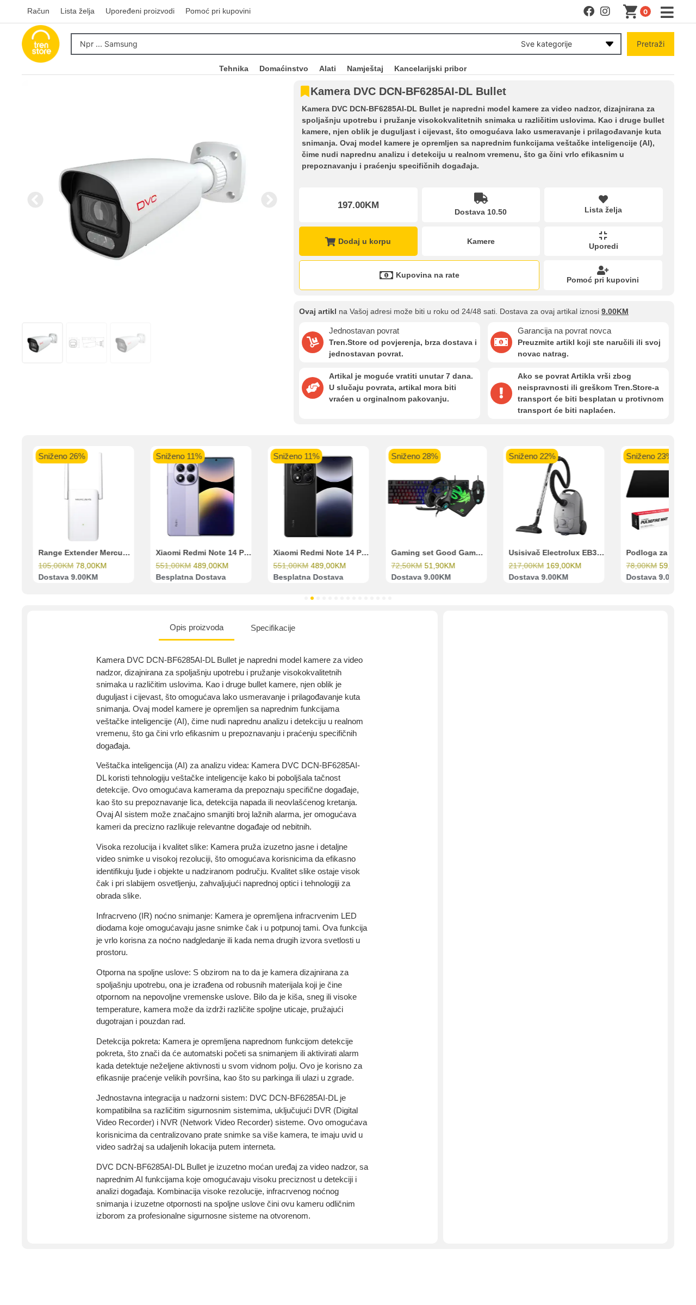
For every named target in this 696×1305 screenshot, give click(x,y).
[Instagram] (605, 11)
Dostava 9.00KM (68, 577)
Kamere (481, 241)
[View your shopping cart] (632, 11)
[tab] (196, 628)
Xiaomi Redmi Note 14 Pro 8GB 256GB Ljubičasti (245, 553)
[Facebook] (588, 11)
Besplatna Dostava (191, 577)
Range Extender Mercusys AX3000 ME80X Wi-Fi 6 (129, 553)
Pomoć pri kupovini (603, 279)
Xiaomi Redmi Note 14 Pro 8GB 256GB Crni (352, 553)
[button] (35, 200)
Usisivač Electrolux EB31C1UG (565, 553)
